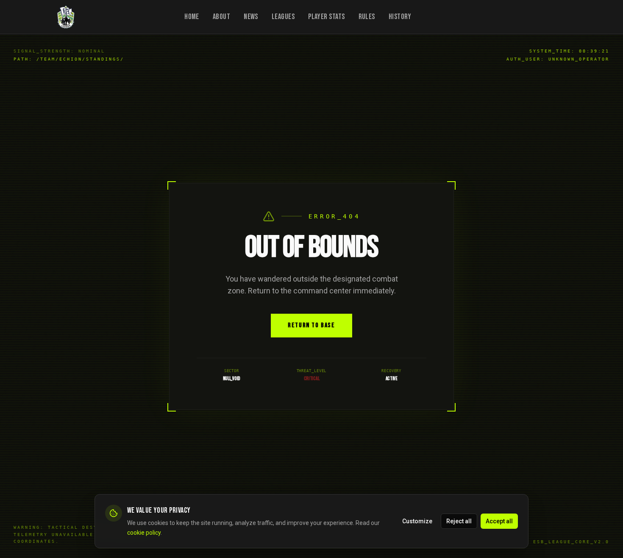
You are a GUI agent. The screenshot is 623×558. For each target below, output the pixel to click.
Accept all (499, 520)
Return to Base (311, 325)
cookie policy (144, 532)
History (400, 16)
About (221, 16)
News (251, 16)
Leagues (283, 16)
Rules (367, 16)
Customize (417, 520)
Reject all (459, 520)
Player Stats (326, 16)
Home (191, 16)
